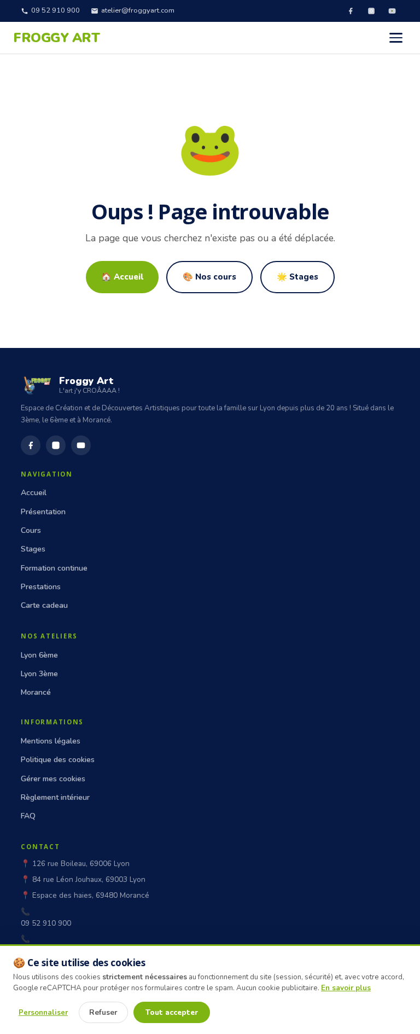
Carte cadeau (44, 605)
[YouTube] (392, 11)
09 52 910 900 (55, 10)
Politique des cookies (58, 759)
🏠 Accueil (122, 276)
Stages (33, 549)
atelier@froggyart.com (137, 10)
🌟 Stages (297, 276)
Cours (31, 530)
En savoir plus (346, 988)
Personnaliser (43, 1013)
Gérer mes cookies (53, 779)
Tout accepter (171, 1012)
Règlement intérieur (55, 797)
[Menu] (396, 37)
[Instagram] (371, 11)
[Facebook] (350, 11)
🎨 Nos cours (209, 276)
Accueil (33, 492)
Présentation (43, 512)
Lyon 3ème (39, 674)
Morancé (36, 692)
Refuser (103, 1012)
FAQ (28, 816)
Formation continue (54, 568)
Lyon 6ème (39, 655)
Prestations (41, 587)
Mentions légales (50, 741)
